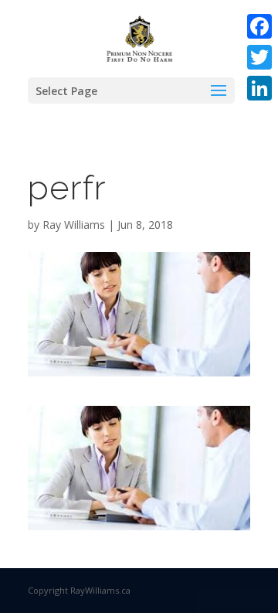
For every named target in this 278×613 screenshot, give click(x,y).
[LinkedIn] (259, 88)
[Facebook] (259, 26)
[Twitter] (259, 57)
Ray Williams (73, 224)
